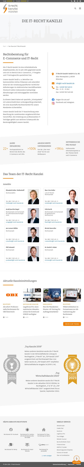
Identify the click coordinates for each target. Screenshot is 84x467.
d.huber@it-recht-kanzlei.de (53, 260)
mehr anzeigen (47, 455)
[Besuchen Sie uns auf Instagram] (53, 103)
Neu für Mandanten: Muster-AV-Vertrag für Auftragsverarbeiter (51, 309)
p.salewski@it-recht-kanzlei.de (15, 260)
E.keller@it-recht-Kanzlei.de (14, 203)
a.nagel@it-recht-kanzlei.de (14, 222)
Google (8, 1)
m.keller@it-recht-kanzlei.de (53, 203)
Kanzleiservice (47, 304)
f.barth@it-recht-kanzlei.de (53, 222)
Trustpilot (22, 1)
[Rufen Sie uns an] (71, 1)
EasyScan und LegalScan (30, 304)
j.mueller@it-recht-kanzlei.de (15, 241)
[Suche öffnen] (75, 8)
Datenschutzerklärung (59, 464)
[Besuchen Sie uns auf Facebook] (53, 100)
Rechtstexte (6, 304)
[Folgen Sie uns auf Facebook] (80, 1)
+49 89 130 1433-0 (65, 87)
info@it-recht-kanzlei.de (65, 83)
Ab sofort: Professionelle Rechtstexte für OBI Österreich (11, 309)
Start (4, 46)
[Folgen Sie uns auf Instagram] (77, 1)
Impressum (71, 464)
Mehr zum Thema (72, 324)
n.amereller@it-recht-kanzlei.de (55, 241)
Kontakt (78, 464)
